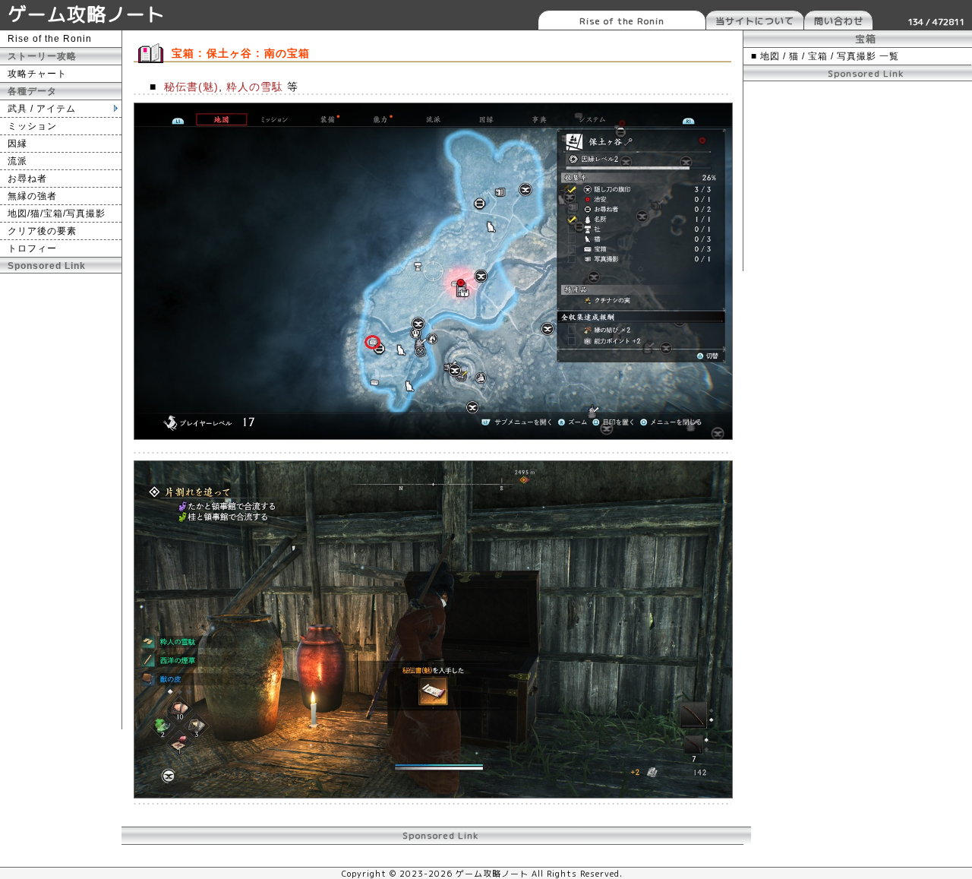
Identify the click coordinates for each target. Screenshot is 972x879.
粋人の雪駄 (254, 87)
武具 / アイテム (42, 108)
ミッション (32, 126)
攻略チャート (37, 73)
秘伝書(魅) (191, 87)
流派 (17, 161)
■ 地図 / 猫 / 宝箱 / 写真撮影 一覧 (825, 56)
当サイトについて (754, 20)
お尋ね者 (27, 178)
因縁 (17, 143)
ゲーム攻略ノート (87, 14)
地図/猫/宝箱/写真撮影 (57, 213)
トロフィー (32, 248)
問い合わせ (838, 20)
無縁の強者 (32, 196)
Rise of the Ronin (621, 20)
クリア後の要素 (42, 231)
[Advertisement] (61, 501)
